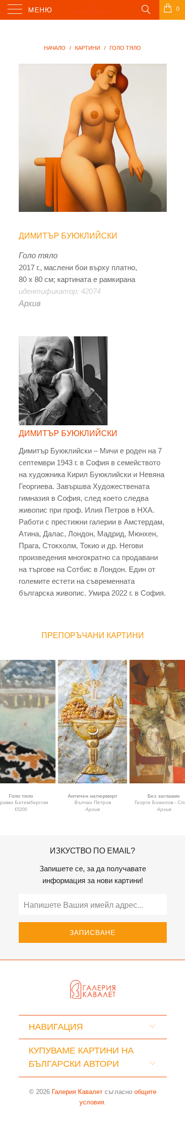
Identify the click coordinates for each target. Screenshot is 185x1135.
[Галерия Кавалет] (92, 10)
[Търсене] (145, 9)
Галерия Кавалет (77, 1091)
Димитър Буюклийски (68, 236)
